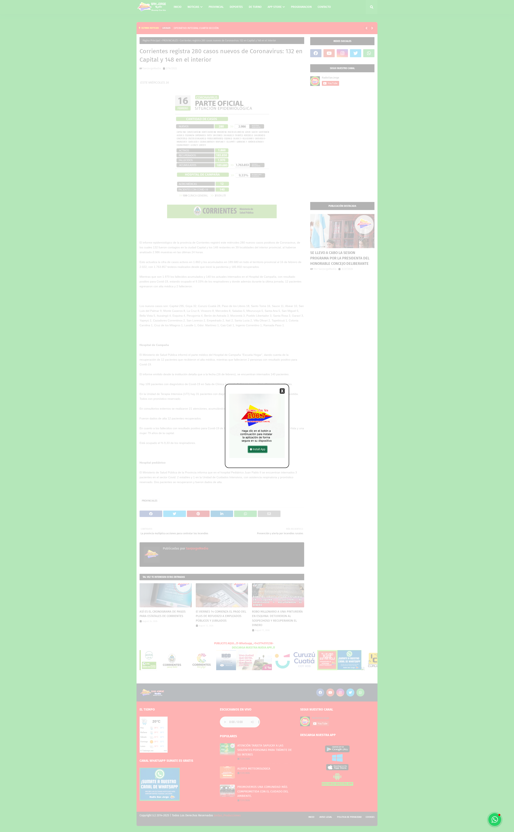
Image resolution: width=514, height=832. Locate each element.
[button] (494, 819)
